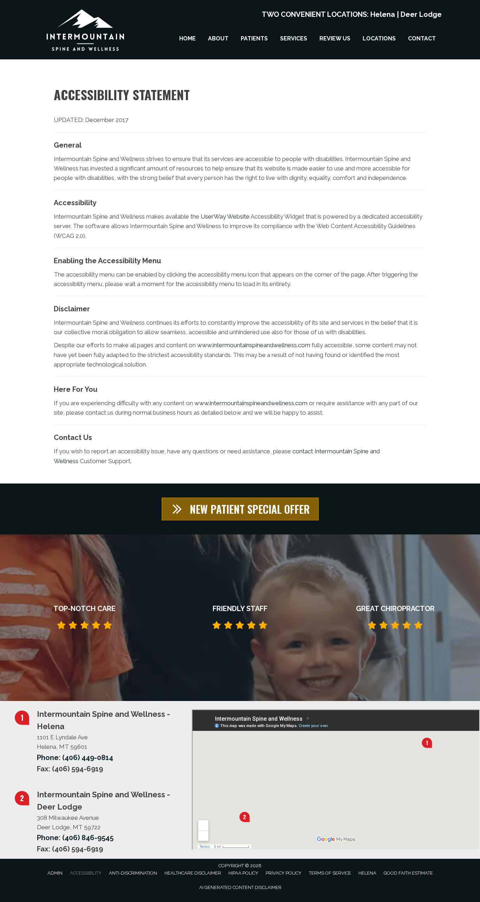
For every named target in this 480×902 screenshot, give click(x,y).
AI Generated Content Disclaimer (240, 887)
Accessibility (86, 873)
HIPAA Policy (243, 873)
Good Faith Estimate (408, 873)
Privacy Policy (283, 873)
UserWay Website (225, 216)
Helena (382, 14)
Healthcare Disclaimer (192, 873)
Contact (422, 38)
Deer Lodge (421, 14)
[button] (240, 509)
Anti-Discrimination (133, 873)
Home (187, 38)
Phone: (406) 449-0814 (75, 757)
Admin (55, 873)
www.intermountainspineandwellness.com (253, 345)
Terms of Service (330, 873)
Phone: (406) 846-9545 (75, 837)
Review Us (334, 38)
